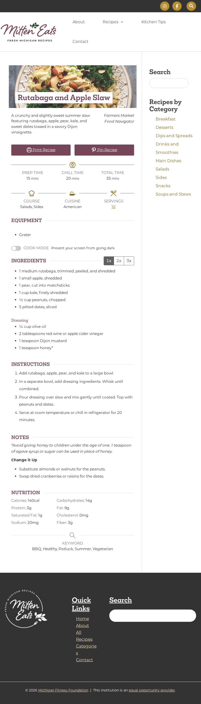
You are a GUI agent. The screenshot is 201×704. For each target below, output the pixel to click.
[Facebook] (177, 6)
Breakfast (166, 119)
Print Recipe (43, 149)
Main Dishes (168, 160)
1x (108, 260)
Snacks (163, 185)
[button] (191, 6)
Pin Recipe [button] (106, 149)
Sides (161, 177)
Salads (162, 169)
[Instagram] (164, 6)
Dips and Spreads (174, 135)
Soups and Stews (173, 194)
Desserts (164, 127)
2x (118, 260)
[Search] (189, 616)
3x (128, 260)
